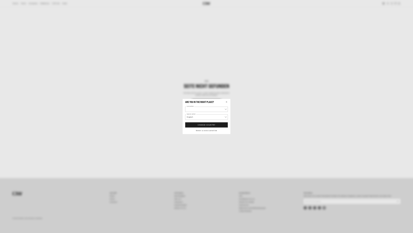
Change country (206, 125)
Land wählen (190, 106)
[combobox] (206, 109)
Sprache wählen (191, 114)
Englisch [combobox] (190, 117)
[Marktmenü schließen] (226, 102)
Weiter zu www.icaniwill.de (206, 130)
